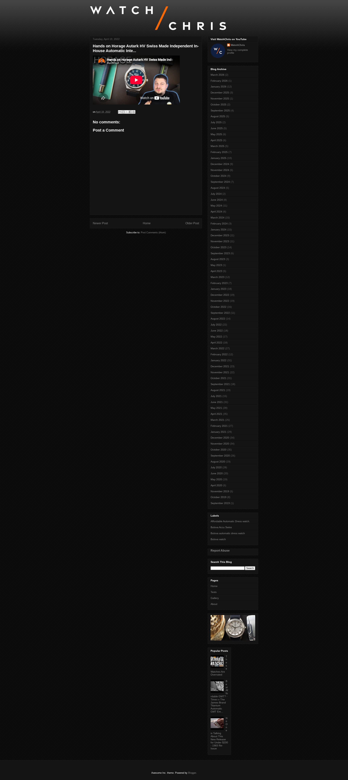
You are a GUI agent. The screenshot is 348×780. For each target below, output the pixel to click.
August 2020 (218, 461)
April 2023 (216, 271)
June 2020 (217, 473)
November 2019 (220, 491)
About (214, 604)
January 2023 (218, 288)
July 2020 (216, 467)
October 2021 (218, 378)
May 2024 (216, 205)
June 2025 (217, 128)
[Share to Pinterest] (133, 112)
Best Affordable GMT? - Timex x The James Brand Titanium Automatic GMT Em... (219, 696)
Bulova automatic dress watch (228, 533)
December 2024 (220, 164)
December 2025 (220, 92)
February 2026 (219, 80)
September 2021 (220, 384)
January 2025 (218, 158)
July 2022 (216, 324)
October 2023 (218, 247)
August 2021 (218, 390)
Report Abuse (220, 550)
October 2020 (218, 449)
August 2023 (218, 259)
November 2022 (220, 300)
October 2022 (218, 306)
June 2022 (217, 330)
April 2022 (216, 342)
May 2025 (216, 134)
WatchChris (238, 45)
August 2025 (218, 116)
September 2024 (220, 181)
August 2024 (218, 187)
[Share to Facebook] (130, 112)
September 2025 (220, 110)
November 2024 (220, 170)
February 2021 (219, 425)
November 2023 (220, 241)
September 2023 (220, 253)
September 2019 (220, 503)
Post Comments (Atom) (153, 232)
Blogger (192, 772)
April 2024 (216, 211)
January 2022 (218, 360)
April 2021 (216, 413)
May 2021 (216, 407)
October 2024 (218, 175)
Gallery (215, 598)
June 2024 (217, 199)
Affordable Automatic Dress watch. (230, 521)
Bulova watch (218, 539)
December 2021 (220, 366)
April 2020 (216, 485)
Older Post (192, 223)
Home (147, 223)
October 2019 (218, 497)
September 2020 (220, 455)
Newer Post (100, 223)
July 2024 (216, 193)
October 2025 (218, 104)
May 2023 (216, 265)
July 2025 (216, 122)
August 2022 (218, 318)
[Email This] (120, 112)
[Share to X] (127, 112)
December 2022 (220, 294)
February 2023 (219, 283)
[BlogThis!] (123, 112)
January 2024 (218, 229)
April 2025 (216, 140)
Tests (214, 592)
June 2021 (217, 402)
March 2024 (217, 217)
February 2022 (219, 354)
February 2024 (219, 223)
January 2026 (218, 86)
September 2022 (220, 312)
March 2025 (217, 146)
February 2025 (219, 152)
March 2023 (217, 277)
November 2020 (220, 443)
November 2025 (220, 98)
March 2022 (217, 348)
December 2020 (220, 437)
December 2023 (220, 235)
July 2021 (216, 396)
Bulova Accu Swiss (221, 527)
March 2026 (217, 74)
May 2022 (216, 336)
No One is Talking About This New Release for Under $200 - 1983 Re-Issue (219, 733)
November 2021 (220, 372)
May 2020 (216, 479)
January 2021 (218, 431)
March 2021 (217, 419)
